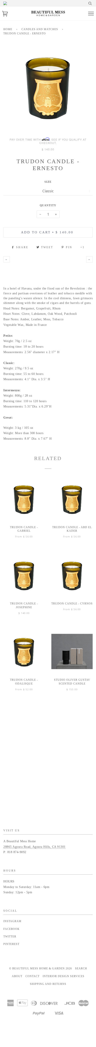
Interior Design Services (63, 976)
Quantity (48, 205)
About (17, 976)
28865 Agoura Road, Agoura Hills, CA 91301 (34, 846)
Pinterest (11, 944)
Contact (32, 976)
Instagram (12, 921)
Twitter (9, 936)
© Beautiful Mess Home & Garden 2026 (40, 968)
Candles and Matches (39, 29)
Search (81, 968)
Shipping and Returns (48, 984)
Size (48, 181)
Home (7, 29)
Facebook (11, 929)
